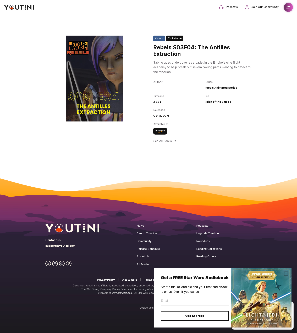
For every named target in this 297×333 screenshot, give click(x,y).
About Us (143, 256)
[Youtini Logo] (19, 7)
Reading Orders (206, 256)
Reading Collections (209, 249)
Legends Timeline (207, 233)
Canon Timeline (147, 233)
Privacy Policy (106, 279)
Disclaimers (129, 279)
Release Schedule (148, 249)
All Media (143, 264)
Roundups (203, 241)
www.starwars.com (122, 292)
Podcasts (202, 225)
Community (144, 241)
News (140, 225)
